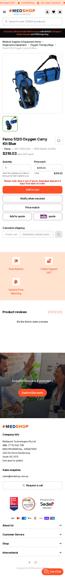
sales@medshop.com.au (15, 476)
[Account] (47, 12)
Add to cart (32, 189)
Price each (39, 162)
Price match (32, 207)
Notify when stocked (32, 198)
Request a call (34, 485)
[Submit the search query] (6, 22)
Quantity (7, 162)
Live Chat (55, 571)
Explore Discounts (32, 392)
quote (52, 216)
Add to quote (17, 216)
